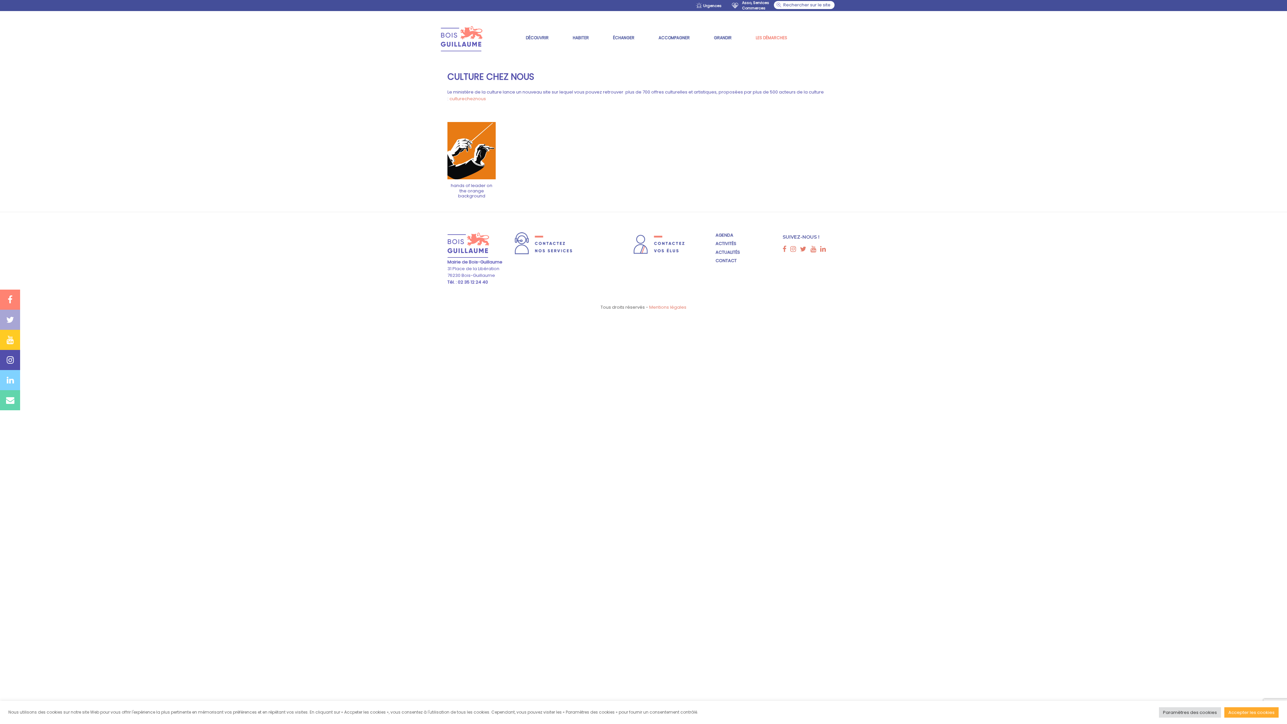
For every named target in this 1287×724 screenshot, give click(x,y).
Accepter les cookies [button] (1251, 712)
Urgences (712, 5)
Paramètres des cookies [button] (1190, 712)
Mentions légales (667, 307)
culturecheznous (467, 99)
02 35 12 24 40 (472, 282)
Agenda (724, 235)
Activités (726, 243)
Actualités (728, 252)
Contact (726, 260)
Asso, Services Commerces (755, 5)
